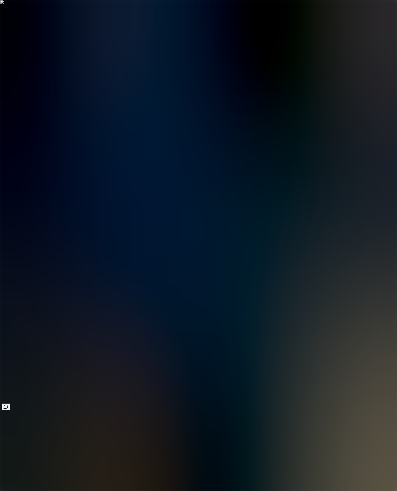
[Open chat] (6, 407)
